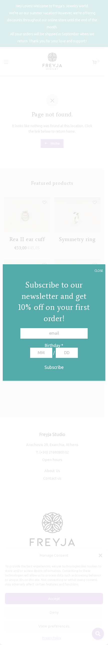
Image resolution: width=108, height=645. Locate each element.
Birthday (54, 345)
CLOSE (98, 270)
